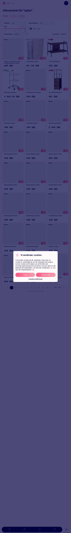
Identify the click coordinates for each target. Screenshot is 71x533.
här (51, 268)
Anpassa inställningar (35, 279)
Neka (25, 275)
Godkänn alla (45, 275)
